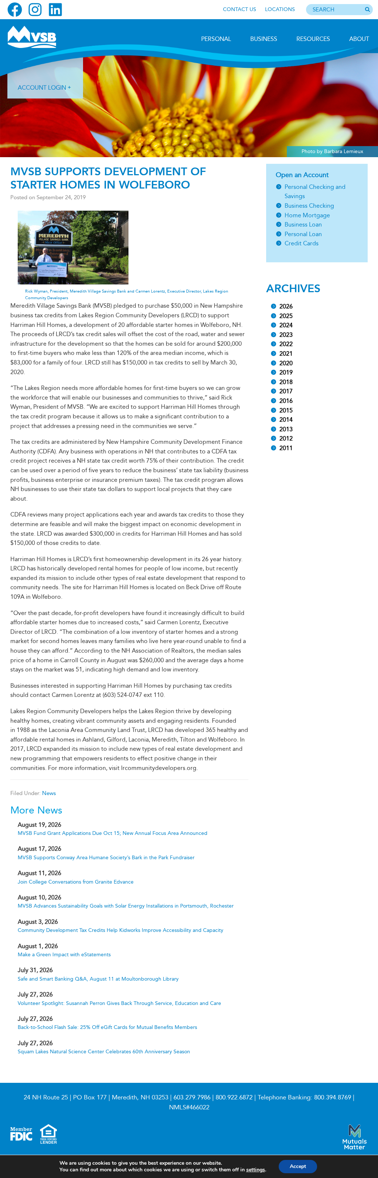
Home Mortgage (307, 215)
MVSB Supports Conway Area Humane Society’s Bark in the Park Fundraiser (106, 857)
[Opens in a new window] (14, 9)
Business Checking (309, 205)
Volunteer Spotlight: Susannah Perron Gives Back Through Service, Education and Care (119, 1003)
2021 (286, 353)
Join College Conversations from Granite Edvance (76, 882)
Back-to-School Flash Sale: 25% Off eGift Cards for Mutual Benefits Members (107, 1027)
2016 (286, 400)
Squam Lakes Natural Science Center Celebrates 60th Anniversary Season (104, 1052)
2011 (286, 448)
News (49, 793)
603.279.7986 (191, 1097)
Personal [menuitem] (216, 38)
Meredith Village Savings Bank (47, 37)
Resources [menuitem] (313, 38)
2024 (286, 325)
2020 (286, 363)
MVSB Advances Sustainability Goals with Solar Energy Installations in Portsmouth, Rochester (126, 906)
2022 (286, 344)
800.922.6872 (234, 1097)
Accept (298, 1166)
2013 (286, 429)
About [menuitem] (359, 38)
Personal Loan (303, 234)
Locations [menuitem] (280, 9)
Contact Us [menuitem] (239, 9)
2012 (286, 438)
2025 (286, 315)
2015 (286, 410)
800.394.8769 (332, 1097)
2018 (286, 382)
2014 (286, 419)
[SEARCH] (367, 9)
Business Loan (303, 224)
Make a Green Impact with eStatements (64, 954)
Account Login (42, 87)
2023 (286, 334)
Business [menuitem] (263, 38)
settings (255, 1170)
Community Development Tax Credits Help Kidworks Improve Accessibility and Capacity (120, 930)
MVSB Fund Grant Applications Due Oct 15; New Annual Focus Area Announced (112, 833)
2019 (286, 372)
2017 (286, 391)
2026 (286, 306)
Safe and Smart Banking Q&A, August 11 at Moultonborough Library (98, 979)
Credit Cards (302, 243)
